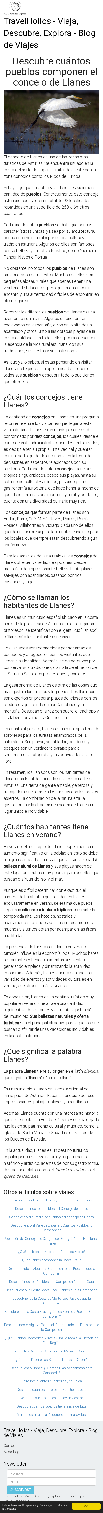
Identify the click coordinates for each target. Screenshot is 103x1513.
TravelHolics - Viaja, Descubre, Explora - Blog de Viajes (50, 33)
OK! (86, 1506)
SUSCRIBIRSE (20, 1490)
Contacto (11, 1445)
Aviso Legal (13, 1452)
